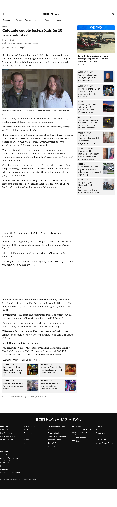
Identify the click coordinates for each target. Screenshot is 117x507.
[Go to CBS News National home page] (51, 14)
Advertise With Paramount (10, 458)
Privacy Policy (101, 430)
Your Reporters (58, 20)
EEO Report (76, 441)
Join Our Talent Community (6, 462)
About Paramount (7, 455)
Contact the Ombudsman (10, 473)
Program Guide (54, 433)
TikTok (26, 440)
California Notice (102, 433)
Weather (28, 20)
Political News (5, 430)
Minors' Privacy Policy (104, 443)
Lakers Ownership (7, 440)
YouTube (27, 430)
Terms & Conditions (55, 443)
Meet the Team (54, 430)
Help (2, 466)
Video (47, 20)
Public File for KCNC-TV (81, 430)
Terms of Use (101, 440)
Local (4, 26)
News (18, 20)
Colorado (6, 20)
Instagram (28, 436)
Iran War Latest (6, 433)
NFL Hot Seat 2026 (7, 436)
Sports (38, 20)
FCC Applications (79, 438)
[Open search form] (113, 14)
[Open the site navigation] (18, 14)
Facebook (28, 433)
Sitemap (51, 446)
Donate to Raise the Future (23, 343)
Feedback (4, 469)
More (36, 360)
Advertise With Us (55, 440)
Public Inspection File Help (80, 433)
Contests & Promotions (57, 436)
